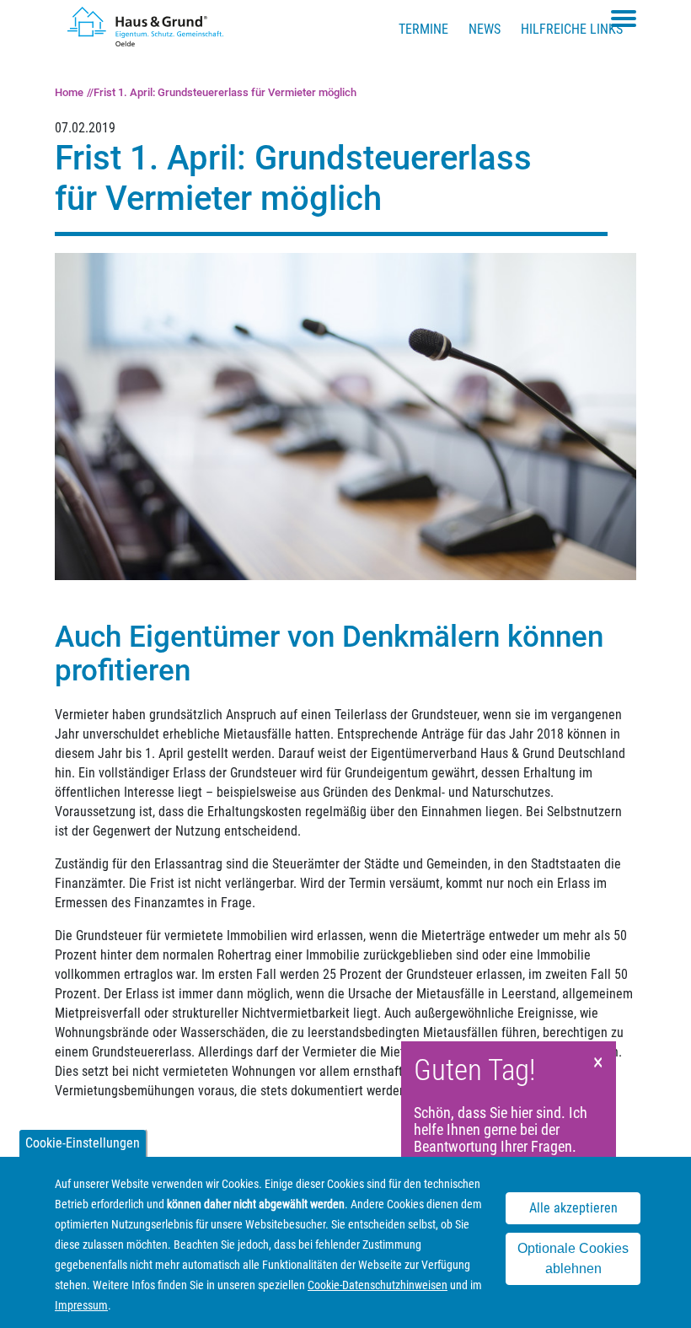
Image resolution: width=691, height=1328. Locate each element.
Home (69, 92)
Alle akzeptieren (573, 1208)
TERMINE (423, 29)
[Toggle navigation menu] (623, 18)
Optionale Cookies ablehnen (573, 1258)
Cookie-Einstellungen (82, 1143)
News (485, 29)
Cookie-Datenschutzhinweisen (377, 1285)
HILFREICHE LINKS (572, 29)
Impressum (81, 1305)
